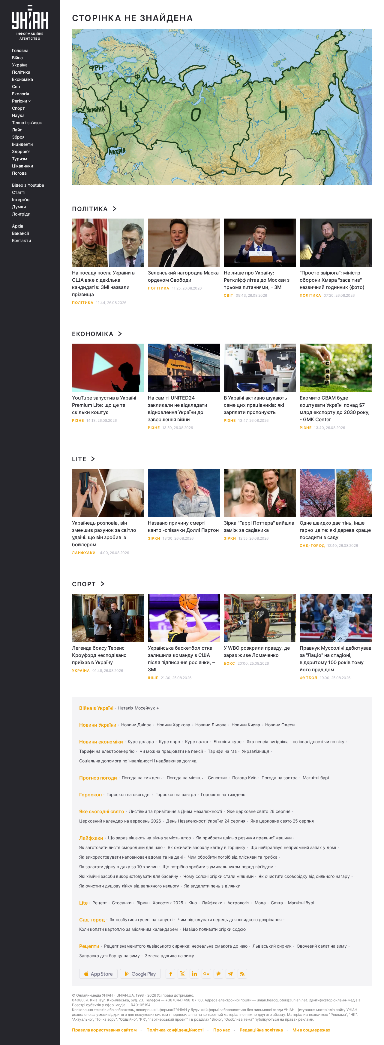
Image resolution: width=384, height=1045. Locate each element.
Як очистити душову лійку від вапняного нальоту (129, 885)
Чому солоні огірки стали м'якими (218, 876)
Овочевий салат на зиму (322, 945)
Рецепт (99, 902)
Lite (79, 459)
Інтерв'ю (20, 199)
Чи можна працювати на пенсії (171, 751)
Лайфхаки (84, 552)
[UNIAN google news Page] (206, 974)
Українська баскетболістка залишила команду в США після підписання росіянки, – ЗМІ (181, 659)
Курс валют (196, 741)
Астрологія (238, 902)
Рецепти (89, 946)
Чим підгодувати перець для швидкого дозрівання (230, 919)
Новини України (97, 725)
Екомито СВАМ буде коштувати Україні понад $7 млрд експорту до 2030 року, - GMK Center (335, 408)
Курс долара (141, 741)
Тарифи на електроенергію (106, 751)
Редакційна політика (261, 1029)
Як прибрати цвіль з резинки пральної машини (244, 837)
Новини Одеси (280, 724)
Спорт (18, 108)
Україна (20, 65)
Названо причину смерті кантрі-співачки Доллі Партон (183, 526)
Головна (20, 50)
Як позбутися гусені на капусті (141, 919)
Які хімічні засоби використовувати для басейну (128, 876)
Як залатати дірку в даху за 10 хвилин (118, 866)
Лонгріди (21, 214)
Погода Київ (244, 777)
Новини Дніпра (136, 724)
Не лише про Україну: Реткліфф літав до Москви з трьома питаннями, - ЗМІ (257, 280)
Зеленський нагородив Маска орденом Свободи (183, 276)
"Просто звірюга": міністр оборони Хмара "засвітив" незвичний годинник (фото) (332, 280)
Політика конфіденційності (175, 1029)
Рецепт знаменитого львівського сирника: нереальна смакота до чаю (176, 945)
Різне (78, 420)
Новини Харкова (173, 724)
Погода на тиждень (142, 777)
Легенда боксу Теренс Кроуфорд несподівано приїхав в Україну (99, 655)
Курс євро (169, 741)
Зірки (154, 538)
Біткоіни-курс (228, 741)
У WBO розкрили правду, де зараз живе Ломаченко (257, 651)
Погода (19, 173)
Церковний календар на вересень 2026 (120, 820)
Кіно (192, 902)
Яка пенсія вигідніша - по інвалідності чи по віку (295, 741)
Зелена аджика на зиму (169, 955)
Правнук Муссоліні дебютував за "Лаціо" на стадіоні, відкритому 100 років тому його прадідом (335, 659)
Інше (153, 678)
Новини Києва (246, 724)
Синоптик (217, 777)
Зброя (18, 137)
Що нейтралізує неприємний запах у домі (293, 847)
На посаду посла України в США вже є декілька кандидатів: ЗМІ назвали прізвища (103, 283)
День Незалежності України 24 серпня (205, 820)
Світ (16, 86)
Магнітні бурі (316, 777)
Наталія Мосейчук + (138, 707)
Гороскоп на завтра (175, 794)
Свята (277, 902)
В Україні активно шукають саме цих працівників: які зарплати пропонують (255, 405)
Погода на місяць (185, 777)
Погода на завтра (280, 777)
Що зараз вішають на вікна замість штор (149, 837)
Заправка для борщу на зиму (109, 955)
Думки (19, 206)
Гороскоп (90, 795)
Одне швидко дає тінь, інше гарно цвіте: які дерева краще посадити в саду (335, 530)
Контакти (21, 240)
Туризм (19, 158)
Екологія (20, 93)
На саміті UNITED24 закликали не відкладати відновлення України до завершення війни (177, 408)
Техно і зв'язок (27, 122)
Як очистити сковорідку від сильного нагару (304, 876)
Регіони (20, 101)
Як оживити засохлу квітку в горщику (206, 847)
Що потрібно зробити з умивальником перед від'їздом (218, 866)
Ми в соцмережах (311, 1029)
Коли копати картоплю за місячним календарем (128, 929)
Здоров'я (21, 151)
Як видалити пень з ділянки (212, 885)
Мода (260, 902)
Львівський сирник (272, 945)
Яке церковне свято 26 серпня (258, 811)
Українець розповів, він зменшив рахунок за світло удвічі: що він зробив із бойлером (104, 533)
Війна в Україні (96, 708)
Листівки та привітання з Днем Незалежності (175, 811)
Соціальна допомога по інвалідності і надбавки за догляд (137, 760)
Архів (17, 226)
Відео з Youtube (28, 185)
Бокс (229, 663)
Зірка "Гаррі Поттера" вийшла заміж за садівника (259, 526)
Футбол (308, 678)
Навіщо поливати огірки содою (214, 929)
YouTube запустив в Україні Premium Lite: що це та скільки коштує (104, 405)
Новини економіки (101, 742)
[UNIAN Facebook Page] (170, 974)
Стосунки (121, 902)
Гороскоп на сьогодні (128, 794)
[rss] (242, 974)
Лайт (17, 129)
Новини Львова (210, 724)
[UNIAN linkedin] (194, 974)
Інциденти (22, 144)
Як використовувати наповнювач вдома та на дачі (131, 857)
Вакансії (20, 233)
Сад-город (312, 545)
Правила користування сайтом (104, 1029)
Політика (21, 72)
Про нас (221, 1029)
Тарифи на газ (222, 751)
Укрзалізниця (255, 751)
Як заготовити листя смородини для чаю (121, 847)
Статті (18, 192)
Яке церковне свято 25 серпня (282, 820)
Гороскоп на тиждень (223, 794)
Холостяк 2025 (168, 902)
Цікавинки (22, 166)
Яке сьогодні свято (101, 811)
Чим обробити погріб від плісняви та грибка (233, 857)
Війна (17, 57)
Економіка (22, 79)
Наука (18, 115)
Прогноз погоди (98, 778)
